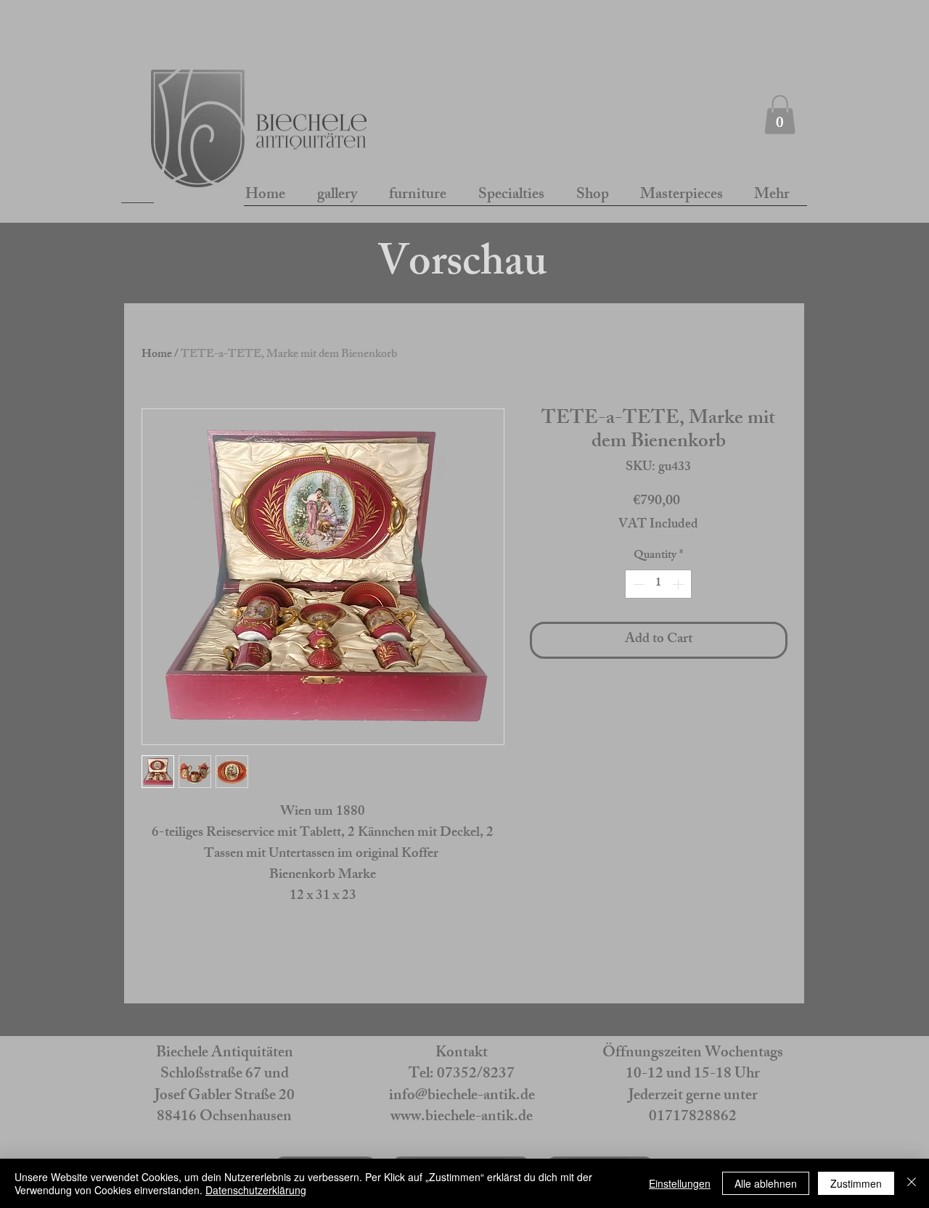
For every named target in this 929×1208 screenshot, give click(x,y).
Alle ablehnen (765, 1183)
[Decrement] (637, 584)
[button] (780, 114)
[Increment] (679, 584)
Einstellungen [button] (680, 1183)
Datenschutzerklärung (255, 1190)
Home (157, 355)
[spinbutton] (658, 584)
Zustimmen (856, 1183)
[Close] (911, 1183)
